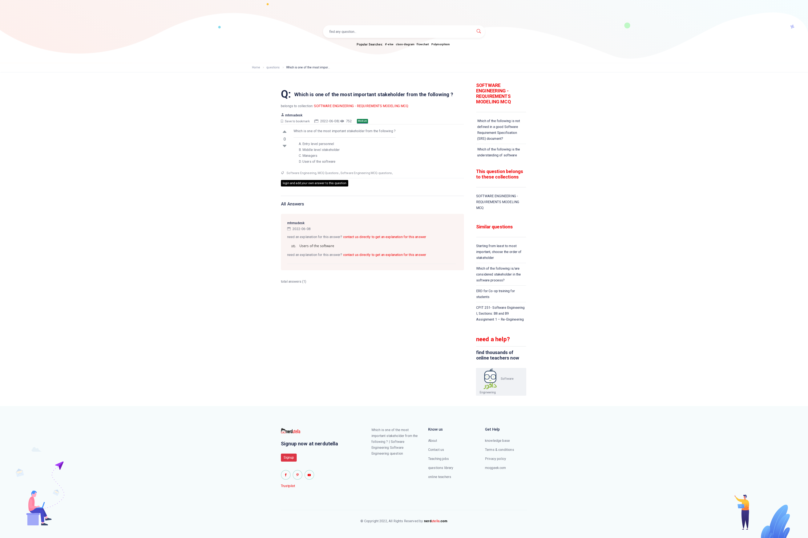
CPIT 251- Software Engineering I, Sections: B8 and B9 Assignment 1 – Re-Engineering (500, 313)
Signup (289, 457)
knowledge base (497, 441)
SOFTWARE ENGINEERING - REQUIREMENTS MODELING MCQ (361, 106)
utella (436, 521)
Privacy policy (495, 459)
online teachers (439, 477)
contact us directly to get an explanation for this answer (384, 237)
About (432, 441)
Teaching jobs (438, 459)
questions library (440, 468)
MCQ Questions (328, 173)
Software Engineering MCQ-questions (366, 173)
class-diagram (405, 44)
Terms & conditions (499, 450)
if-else (389, 44)
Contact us (436, 450)
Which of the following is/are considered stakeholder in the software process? (498, 274)
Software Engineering (301, 173)
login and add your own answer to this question (314, 183)
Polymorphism (440, 44)
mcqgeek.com (495, 468)
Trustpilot (288, 486)
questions (273, 67)
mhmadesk (293, 115)
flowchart (423, 44)
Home (256, 67)
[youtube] (309, 475)
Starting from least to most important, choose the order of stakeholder (499, 252)
